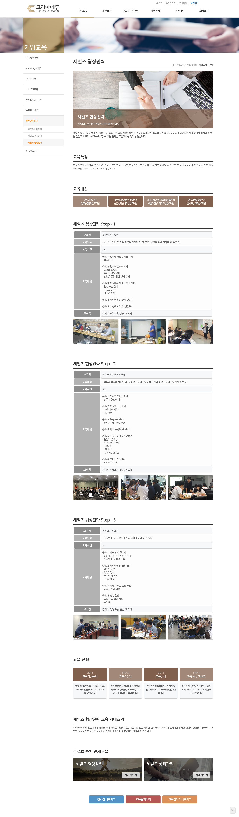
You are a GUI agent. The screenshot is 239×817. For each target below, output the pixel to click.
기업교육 (82, 10)
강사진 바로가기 (106, 799)
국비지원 (183, 3)
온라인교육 (170, 3)
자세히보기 (131, 775)
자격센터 (155, 10)
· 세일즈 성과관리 (34, 135)
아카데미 (194, 3)
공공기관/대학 (131, 10)
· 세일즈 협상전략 (34, 142)
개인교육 (106, 10)
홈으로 (159, 3)
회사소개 (204, 10)
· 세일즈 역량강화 (34, 129)
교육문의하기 (143, 799)
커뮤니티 (179, 10)
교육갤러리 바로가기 (180, 799)
